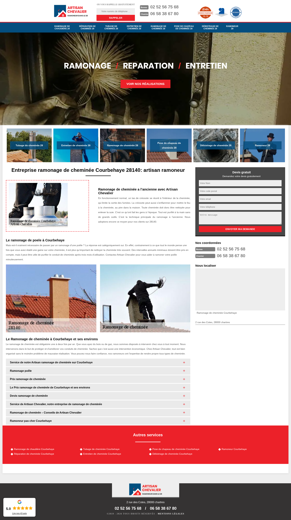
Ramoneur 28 (232, 27)
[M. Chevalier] (71, 11)
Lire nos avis (19, 513)
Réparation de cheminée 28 (87, 27)
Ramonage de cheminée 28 (158, 27)
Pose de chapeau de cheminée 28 (184, 27)
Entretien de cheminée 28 (134, 27)
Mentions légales (171, 514)
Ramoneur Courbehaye (234, 449)
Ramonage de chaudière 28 (62, 27)
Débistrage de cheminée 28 (210, 27)
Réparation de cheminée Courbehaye (34, 453)
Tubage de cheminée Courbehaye (101, 449)
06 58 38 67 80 (164, 13)
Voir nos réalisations (145, 84)
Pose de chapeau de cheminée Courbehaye (175, 449)
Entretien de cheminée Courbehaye (102, 453)
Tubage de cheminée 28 (111, 27)
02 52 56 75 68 (164, 6)
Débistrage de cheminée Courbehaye (172, 453)
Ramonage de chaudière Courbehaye (34, 449)
